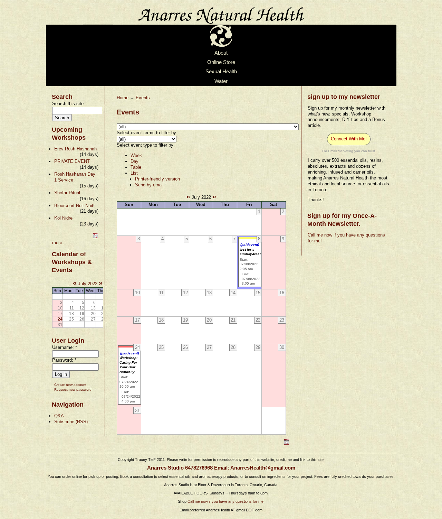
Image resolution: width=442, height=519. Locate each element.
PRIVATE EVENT (72, 161)
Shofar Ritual (67, 192)
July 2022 (87, 283)
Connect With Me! (349, 138)
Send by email (149, 184)
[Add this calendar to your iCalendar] (95, 236)
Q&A (59, 415)
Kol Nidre (63, 218)
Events (143, 97)
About (221, 53)
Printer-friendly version (157, 179)
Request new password (73, 389)
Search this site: (68, 103)
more (57, 242)
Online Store (221, 62)
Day (134, 161)
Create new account (70, 385)
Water (221, 81)
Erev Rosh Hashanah (75, 148)
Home (122, 97)
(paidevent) (249, 245)
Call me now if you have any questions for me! (226, 501)
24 (60, 319)
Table (136, 167)
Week (136, 155)
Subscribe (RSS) (71, 421)
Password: (64, 360)
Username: (64, 347)
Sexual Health (221, 72)
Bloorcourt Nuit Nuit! (74, 205)
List (134, 173)
